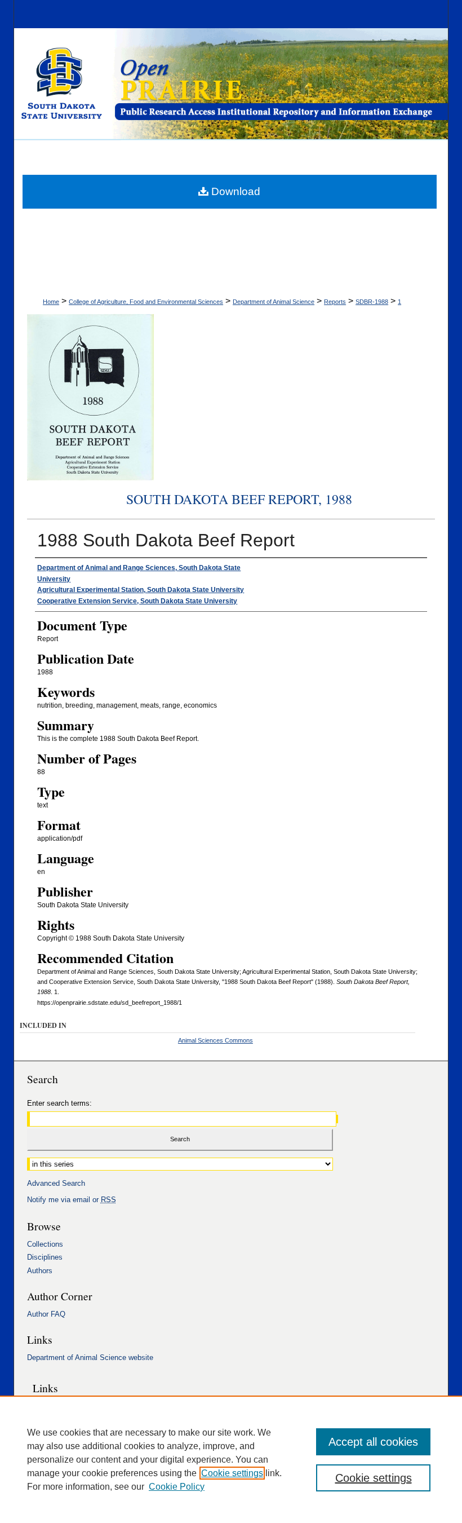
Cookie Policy (177, 1486)
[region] (231, 1459)
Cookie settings (232, 1473)
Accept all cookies (373, 1442)
